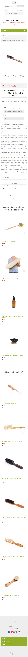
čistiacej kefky (13, 155)
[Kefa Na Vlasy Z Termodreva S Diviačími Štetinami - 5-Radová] (14, 464)
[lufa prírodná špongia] (14, 264)
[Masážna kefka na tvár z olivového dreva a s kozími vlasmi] (14, 580)
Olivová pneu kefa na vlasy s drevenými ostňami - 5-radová (14, 557)
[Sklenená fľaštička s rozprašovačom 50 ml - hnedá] (14, 301)
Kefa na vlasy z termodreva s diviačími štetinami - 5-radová (11, 479)
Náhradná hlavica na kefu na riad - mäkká (12, 355)
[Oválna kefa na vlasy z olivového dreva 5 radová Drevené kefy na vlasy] (14, 541)
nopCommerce (16, 654)
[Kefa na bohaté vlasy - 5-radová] (14, 426)
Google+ (19, 632)
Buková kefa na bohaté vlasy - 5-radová (12, 441)
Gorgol (17, 106)
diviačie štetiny (19, 198)
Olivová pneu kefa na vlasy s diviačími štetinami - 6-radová (14, 518)
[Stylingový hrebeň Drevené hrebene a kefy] (14, 389)
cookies (11, 651)
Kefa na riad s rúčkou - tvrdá (9, 241)
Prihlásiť (14, 10)
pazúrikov (8, 157)
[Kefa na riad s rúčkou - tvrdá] (14, 226)
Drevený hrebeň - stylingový (9, 403)
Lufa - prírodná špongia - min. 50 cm (11, 278)
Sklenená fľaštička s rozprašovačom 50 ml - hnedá (13, 317)
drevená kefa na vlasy (8, 198)
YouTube (12, 632)
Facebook (9, 632)
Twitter (15, 632)
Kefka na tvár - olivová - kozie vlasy (11, 595)
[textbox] (10, 6)
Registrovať (8, 10)
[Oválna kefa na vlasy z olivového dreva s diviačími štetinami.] (14, 502)
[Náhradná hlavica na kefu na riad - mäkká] (14, 340)
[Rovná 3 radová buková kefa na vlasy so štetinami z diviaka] (6, 75)
